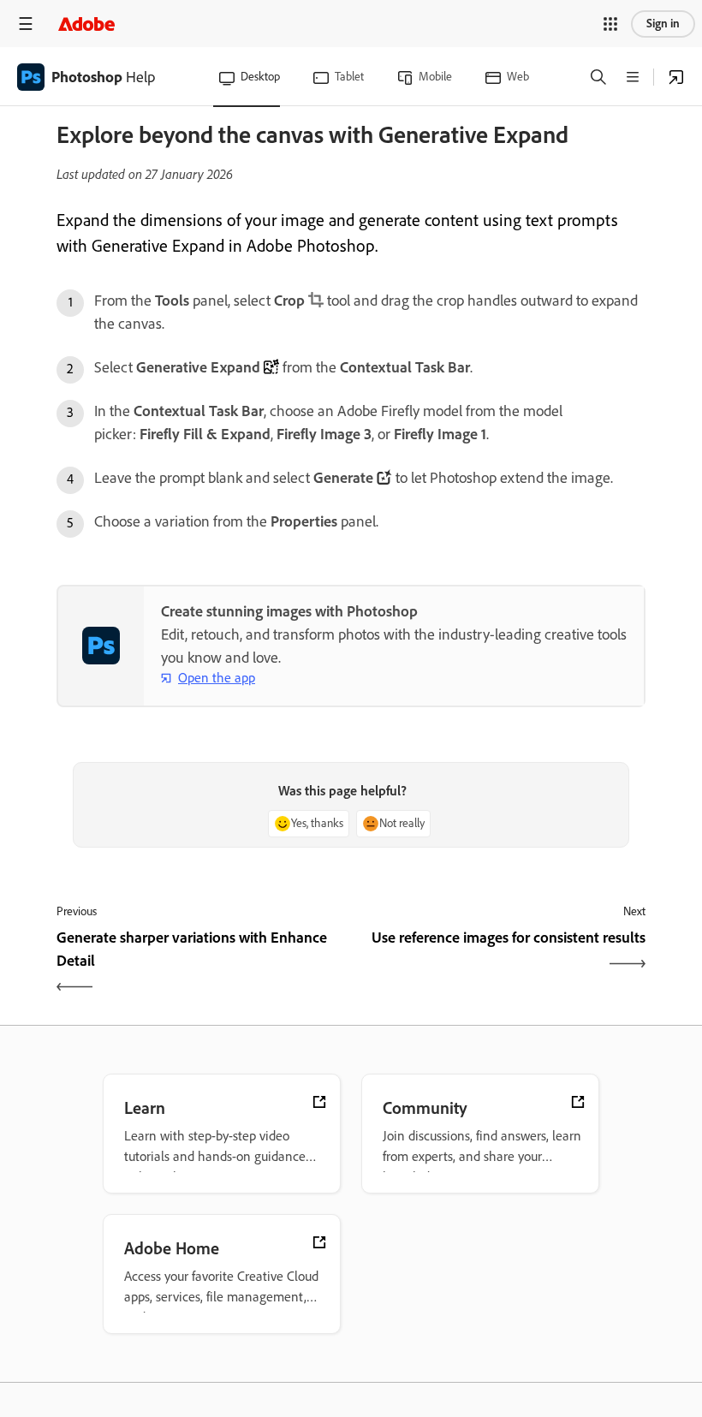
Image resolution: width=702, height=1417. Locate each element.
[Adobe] (86, 23)
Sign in (663, 23)
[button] (610, 24)
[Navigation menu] (25, 23)
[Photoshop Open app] (676, 77)
